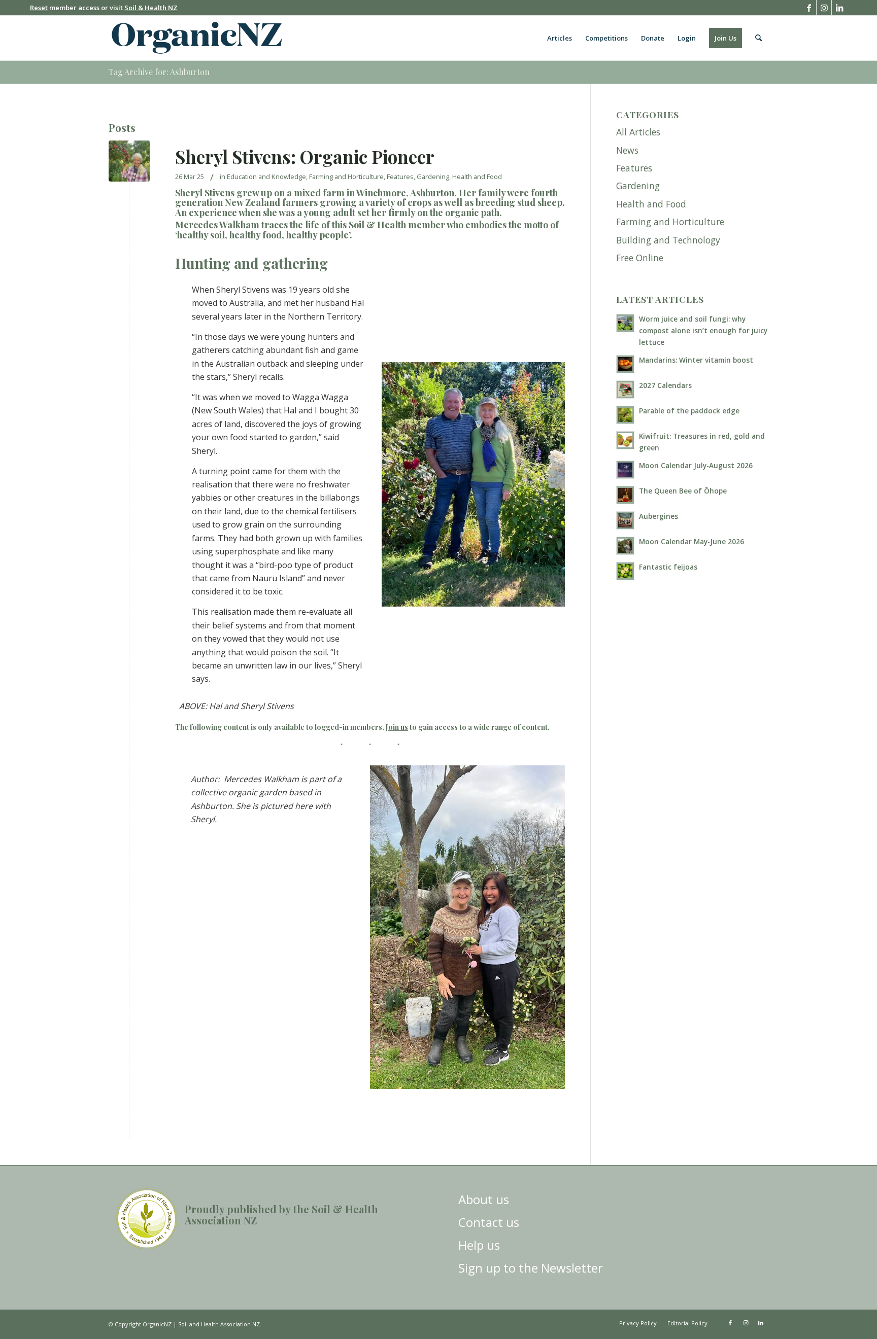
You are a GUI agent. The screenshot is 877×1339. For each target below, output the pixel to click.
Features (400, 176)
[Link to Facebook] (808, 7)
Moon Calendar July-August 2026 (696, 465)
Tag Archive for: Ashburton (159, 71)
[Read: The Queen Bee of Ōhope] (625, 495)
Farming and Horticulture (346, 176)
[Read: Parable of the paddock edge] (625, 415)
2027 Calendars (665, 385)
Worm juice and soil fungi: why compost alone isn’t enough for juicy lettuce (703, 330)
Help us (479, 1245)
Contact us (488, 1222)
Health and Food (477, 176)
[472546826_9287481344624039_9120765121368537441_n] (129, 161)
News (627, 150)
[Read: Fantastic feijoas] (625, 571)
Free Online (639, 258)
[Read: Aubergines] (625, 520)
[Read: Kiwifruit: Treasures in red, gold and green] (625, 440)
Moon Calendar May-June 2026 (691, 541)
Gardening (433, 176)
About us (483, 1199)
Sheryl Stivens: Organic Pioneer (304, 156)
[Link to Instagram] (824, 7)
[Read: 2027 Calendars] (625, 389)
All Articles (638, 132)
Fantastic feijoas (668, 567)
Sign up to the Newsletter (530, 1267)
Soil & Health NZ (151, 7)
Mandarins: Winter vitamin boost (696, 360)
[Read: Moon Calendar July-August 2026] (625, 470)
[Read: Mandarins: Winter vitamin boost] (625, 364)
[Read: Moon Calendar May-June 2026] (625, 546)
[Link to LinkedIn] (839, 7)
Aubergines (658, 516)
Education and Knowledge (266, 176)
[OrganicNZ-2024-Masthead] (197, 38)
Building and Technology (668, 240)
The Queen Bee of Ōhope (683, 491)
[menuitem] (560, 38)
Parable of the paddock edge (689, 410)
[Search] (758, 38)
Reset (39, 7)
